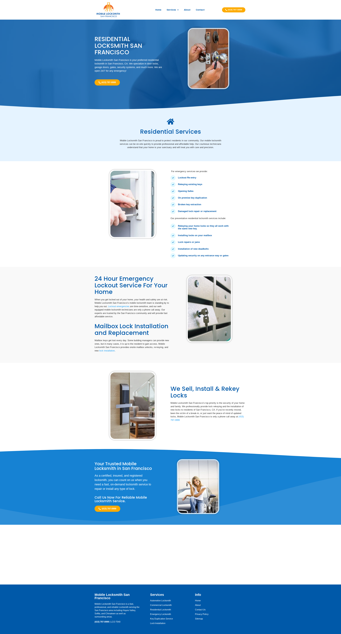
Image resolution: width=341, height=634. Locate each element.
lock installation (107, 350)
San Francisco (101, 610)
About (187, 10)
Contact (200, 10)
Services (171, 10)
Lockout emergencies (118, 306)
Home (158, 10)
